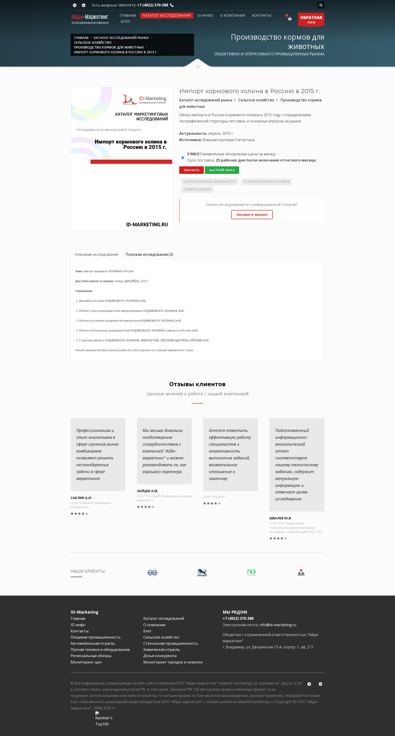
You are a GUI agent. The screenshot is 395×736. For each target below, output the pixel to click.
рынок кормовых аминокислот (211, 181)
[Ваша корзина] (291, 18)
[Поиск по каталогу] (321, 5)
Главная (128, 15)
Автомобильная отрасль (93, 643)
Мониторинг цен (86, 662)
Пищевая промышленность (96, 637)
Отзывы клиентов (197, 384)
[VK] (84, 5)
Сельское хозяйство (161, 637)
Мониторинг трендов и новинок (173, 662)
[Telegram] (75, 5)
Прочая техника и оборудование (100, 649)
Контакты (262, 15)
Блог (126, 21)
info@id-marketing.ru (277, 624)
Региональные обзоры (91, 655)
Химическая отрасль (161, 649)
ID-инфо (205, 15)
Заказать (191, 170)
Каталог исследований (167, 15)
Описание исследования (96, 254)
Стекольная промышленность (170, 643)
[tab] (96, 254)
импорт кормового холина (268, 181)
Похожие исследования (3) (149, 254)
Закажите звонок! (252, 214)
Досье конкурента (159, 655)
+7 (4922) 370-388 (152, 5)
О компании (232, 15)
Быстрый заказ (222, 170)
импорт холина (199, 189)
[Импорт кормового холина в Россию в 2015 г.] (121, 159)
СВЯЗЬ (311, 19)
